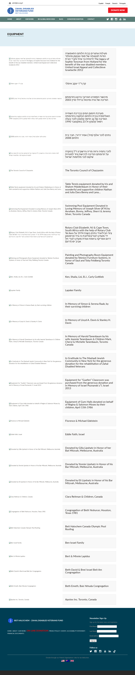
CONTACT (91, 19)
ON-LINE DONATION (37, 631)
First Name (93, 626)
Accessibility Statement (76, 631)
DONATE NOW (118, 10)
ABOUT (18, 19)
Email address (94, 636)
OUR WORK (29, 19)
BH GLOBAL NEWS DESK (46, 19)
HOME (9, 631)
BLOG (61, 19)
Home (9, 19)
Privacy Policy (54, 631)
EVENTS (63, 631)
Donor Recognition (75, 19)
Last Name (93, 631)
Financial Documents (15, 633)
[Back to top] (126, 666)
